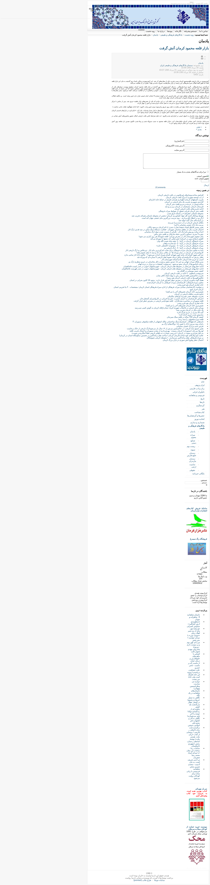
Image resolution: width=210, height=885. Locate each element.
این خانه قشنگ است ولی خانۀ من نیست (194, 677)
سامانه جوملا (159, 880)
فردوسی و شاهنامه (196, 395)
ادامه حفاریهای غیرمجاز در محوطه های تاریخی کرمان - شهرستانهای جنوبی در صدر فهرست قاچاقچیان (162, 269)
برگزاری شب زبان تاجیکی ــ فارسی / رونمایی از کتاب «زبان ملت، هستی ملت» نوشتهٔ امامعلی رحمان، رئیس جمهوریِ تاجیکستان (193, 737)
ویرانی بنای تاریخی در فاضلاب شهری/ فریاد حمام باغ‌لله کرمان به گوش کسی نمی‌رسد (169, 308)
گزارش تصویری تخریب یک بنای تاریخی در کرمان (184, 202)
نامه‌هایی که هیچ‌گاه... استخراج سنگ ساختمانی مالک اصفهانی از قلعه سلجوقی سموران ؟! (168, 322)
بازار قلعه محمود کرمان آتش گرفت (184, 48)
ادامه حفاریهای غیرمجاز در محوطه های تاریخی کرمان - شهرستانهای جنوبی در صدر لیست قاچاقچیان (163, 266)
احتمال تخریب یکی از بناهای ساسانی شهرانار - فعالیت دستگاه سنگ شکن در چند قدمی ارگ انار (165, 230)
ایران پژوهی (199, 385)
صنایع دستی (193, 442)
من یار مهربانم (201, 789)
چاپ (202, 57)
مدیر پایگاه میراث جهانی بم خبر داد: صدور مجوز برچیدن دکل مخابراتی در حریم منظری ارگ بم (166, 262)
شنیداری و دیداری (197, 422)
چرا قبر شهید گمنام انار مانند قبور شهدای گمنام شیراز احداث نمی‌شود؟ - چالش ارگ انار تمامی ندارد (163, 255)
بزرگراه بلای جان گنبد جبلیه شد (191, 220)
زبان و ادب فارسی (197, 388)
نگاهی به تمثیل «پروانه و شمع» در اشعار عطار (193, 700)
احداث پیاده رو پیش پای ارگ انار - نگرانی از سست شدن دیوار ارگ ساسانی (173, 232)
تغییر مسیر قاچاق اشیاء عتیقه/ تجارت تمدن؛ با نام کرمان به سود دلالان (175, 227)
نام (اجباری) (179, 141)
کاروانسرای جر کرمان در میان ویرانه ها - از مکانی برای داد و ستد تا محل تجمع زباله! (170, 253)
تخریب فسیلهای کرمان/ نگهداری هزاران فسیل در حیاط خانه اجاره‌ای (176, 200)
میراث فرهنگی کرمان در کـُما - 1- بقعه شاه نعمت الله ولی (180, 241)
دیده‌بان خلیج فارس (191, 454)
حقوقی (192, 470)
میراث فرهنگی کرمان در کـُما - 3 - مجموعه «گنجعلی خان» (179, 246)
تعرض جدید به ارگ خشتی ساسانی (189, 326)
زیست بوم (191, 446)
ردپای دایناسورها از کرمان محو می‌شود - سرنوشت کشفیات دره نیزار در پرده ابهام (170, 264)
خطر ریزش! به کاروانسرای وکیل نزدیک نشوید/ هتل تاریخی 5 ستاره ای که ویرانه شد (170, 257)
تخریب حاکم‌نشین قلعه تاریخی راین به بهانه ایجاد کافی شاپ (179, 276)
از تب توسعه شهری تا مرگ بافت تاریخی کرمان (184, 197)
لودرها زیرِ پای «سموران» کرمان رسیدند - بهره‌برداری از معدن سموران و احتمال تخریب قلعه (166, 331)
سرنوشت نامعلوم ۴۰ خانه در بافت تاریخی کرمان (183, 273)
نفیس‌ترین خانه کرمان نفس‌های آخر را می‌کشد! (184, 292)
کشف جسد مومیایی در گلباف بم (190, 271)
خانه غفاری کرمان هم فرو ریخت (190, 285)
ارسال (206, 185)
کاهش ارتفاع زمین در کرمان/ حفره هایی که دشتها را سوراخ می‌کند (176, 239)
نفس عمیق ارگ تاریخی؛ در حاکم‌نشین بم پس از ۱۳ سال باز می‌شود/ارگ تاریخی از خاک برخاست (165, 329)
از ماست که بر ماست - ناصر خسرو (194, 665)
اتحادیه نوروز (199, 419)
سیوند (193, 450)
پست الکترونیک (202, 59)
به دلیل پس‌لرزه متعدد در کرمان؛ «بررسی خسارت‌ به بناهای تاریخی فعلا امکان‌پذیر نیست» (167, 333)
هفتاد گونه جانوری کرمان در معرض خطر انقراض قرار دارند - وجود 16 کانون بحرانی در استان (166, 280)
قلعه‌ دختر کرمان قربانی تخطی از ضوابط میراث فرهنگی (180, 211)
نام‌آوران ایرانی (198, 392)
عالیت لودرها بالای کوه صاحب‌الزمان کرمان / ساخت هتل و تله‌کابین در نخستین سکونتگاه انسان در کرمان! (161, 335)
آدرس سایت (179, 150)
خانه (202, 382)
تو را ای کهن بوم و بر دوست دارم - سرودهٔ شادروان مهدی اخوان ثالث (193, 647)
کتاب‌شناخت (199, 412)
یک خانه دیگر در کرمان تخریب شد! (189, 310)
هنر (203, 409)
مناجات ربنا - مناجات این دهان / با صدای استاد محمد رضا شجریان (193, 753)
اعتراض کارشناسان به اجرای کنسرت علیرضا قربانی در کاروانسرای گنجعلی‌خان (171, 299)
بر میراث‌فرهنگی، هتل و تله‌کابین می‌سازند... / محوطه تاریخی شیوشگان (175, 338)
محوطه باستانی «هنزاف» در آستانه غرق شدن (185, 213)
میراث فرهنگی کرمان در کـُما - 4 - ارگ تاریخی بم (183, 248)
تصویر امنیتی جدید (202, 178)
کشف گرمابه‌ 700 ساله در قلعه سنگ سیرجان (185, 317)
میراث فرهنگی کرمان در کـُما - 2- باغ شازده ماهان (183, 243)
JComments (160, 187)
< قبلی (199, 127)
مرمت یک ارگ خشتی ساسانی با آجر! (188, 225)
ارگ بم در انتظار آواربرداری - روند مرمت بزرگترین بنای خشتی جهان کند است (172, 218)
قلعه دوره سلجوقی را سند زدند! (190, 319)
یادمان (155, 35)
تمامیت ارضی (192, 465)
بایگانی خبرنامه (198, 474)
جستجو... (203, 480)
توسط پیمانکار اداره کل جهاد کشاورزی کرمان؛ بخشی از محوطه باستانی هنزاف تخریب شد (167, 216)
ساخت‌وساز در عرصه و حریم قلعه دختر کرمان (184, 204)
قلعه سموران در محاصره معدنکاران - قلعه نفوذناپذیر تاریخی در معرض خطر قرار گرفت (168, 301)
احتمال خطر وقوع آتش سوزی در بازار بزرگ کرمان (183, 340)
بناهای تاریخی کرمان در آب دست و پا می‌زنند (185, 223)
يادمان (200, 63)
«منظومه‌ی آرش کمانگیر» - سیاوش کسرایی (193, 624)
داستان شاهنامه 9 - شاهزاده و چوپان (193, 617)
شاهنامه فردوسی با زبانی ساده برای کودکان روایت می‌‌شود (193, 773)
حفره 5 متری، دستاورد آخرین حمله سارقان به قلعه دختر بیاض (178, 234)
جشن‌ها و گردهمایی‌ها (195, 416)
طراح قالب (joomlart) (142, 880)
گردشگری (200, 405)
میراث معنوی (193, 436)
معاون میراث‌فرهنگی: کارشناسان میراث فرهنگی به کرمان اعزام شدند (175, 282)
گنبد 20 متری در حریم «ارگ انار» (190, 312)
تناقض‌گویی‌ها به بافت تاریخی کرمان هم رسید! (185, 278)
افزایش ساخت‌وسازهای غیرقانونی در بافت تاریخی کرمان (180, 195)
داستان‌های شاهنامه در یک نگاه (194, 693)
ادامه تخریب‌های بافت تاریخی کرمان (189, 209)
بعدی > (199, 129)
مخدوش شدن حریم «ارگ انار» (191, 315)
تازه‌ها (202, 402)
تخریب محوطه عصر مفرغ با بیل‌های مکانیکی (185, 296)
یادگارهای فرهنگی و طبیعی (171, 35)
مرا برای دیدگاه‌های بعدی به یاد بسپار (191, 172)
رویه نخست (189, 35)
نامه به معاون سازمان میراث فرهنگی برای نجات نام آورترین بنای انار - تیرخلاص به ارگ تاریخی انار (164, 250)
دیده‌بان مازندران (192, 460)
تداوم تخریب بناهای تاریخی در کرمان (188, 294)
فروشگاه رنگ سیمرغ (198, 539)
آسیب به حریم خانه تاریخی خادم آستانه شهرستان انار (182, 259)
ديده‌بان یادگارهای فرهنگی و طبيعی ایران (176, 65)
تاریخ (202, 399)
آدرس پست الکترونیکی (175, 146)
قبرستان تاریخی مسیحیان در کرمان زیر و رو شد (184, 206)
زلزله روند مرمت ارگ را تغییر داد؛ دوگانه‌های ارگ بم (182, 324)
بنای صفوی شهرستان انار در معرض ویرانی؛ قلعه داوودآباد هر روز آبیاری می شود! (171, 236)
